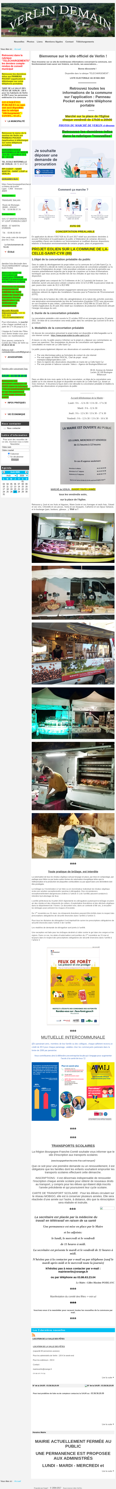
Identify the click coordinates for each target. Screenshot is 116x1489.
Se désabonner (16, 457)
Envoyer (15, 460)
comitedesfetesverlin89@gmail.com (17, 352)
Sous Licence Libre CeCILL (73, 1488)
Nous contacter (13, 428)
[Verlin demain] (58, 36)
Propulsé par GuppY (41, 1488)
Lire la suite (107, 1377)
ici (76, 509)
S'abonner (14, 454)
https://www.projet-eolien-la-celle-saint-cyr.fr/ (70, 335)
